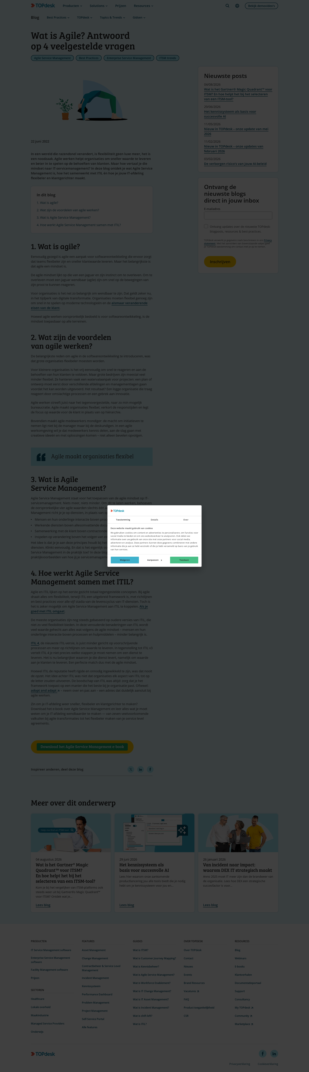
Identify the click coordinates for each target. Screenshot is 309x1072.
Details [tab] (154, 519)
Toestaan (184, 559)
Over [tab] (185, 519)
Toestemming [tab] (123, 519)
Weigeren (125, 559)
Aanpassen (153, 559)
